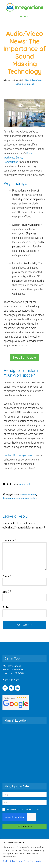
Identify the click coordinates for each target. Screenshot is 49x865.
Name (6, 576)
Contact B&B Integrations (18, 455)
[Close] (46, 840)
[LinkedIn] (17, 688)
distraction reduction (13, 498)
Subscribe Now (24, 826)
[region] (24, 852)
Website (7, 607)
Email (6, 591)
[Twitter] (11, 688)
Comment (9, 540)
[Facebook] (5, 688)
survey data (31, 498)
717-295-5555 (12, 680)
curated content (28, 494)
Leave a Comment (24, 83)
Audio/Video (25, 484)
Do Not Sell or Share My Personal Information (22, 861)
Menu (26, 16)
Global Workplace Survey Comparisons (18, 157)
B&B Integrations (24, 7)
